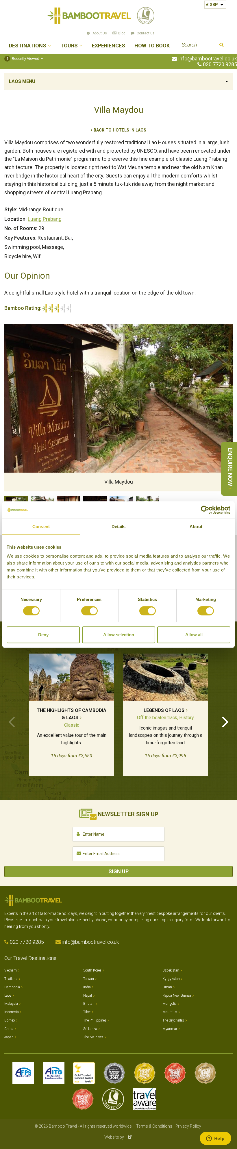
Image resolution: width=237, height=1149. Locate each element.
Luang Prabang (45, 219)
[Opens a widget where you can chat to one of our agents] (215, 1139)
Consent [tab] (41, 526)
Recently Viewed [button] (23, 58)
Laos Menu (22, 81)
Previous (11, 721)
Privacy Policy (188, 1126)
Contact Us (146, 33)
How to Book (152, 46)
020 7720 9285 (220, 64)
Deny (43, 634)
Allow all (194, 634)
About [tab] (196, 526)
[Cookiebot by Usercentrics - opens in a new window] (205, 510)
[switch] (89, 610)
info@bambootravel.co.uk (207, 58)
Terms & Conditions (154, 1126)
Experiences (108, 46)
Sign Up (118, 871)
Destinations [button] (27, 46)
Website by (118, 1137)
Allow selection (118, 634)
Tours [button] (69, 46)
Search (221, 45)
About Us (99, 33)
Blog (121, 33)
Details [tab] (119, 526)
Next (225, 721)
